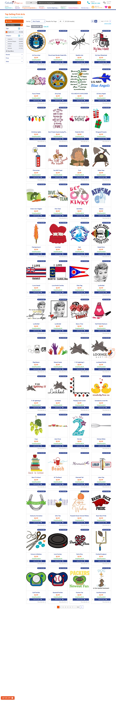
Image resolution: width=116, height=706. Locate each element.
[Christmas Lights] (36, 118)
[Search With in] (21, 25)
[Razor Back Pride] (101, 502)
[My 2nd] (79, 425)
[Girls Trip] (58, 502)
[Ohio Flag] (79, 272)
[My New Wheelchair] (101, 42)
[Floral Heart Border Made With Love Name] (58, 42)
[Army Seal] (58, 80)
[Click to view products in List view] (92, 21)
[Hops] (36, 425)
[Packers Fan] (79, 579)
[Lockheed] (58, 387)
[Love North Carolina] (58, 272)
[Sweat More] (101, 234)
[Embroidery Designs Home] (14, 2)
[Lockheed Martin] (101, 349)
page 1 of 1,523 (104, 21)
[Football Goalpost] (101, 541)
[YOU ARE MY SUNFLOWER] (79, 80)
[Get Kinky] (79, 195)
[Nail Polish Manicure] (101, 310)
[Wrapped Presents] (101, 118)
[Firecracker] (36, 157)
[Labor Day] (101, 464)
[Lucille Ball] (101, 272)
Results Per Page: (51, 21)
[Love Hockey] (58, 541)
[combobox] (57, 2)
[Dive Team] (58, 195)
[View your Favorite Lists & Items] (106, 7)
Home (6, 17)
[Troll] (79, 157)
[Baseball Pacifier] (58, 579)
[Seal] (79, 234)
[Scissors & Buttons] (36, 541)
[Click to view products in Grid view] (95, 21)
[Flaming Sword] (36, 234)
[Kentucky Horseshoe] (36, 502)
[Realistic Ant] (79, 42)
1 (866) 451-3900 (95, 3)
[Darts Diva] (79, 541)
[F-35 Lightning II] (79, 349)
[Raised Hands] (58, 349)
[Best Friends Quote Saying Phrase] (58, 118)
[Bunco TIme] (79, 310)
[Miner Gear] (101, 157)
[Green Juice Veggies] (36, 195)
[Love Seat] (58, 234)
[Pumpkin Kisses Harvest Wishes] (79, 502)
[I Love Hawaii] (36, 272)
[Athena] (101, 195)
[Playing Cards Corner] (79, 387)
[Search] (79, 2)
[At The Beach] (58, 464)
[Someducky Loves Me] (101, 387)
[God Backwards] (101, 579)
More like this (41, 64)
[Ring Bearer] (36, 349)
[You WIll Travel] (58, 157)
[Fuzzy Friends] (36, 80)
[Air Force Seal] (36, 42)
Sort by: (28, 21)
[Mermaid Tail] (79, 464)
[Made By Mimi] (79, 118)
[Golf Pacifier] (36, 579)
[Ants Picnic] (58, 425)
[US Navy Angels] (101, 80)
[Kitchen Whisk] (101, 425)
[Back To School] (36, 464)
